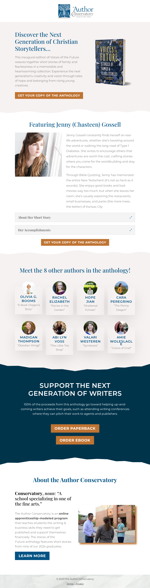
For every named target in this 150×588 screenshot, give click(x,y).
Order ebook (75, 440)
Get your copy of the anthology (49, 95)
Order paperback (75, 428)
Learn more (32, 556)
